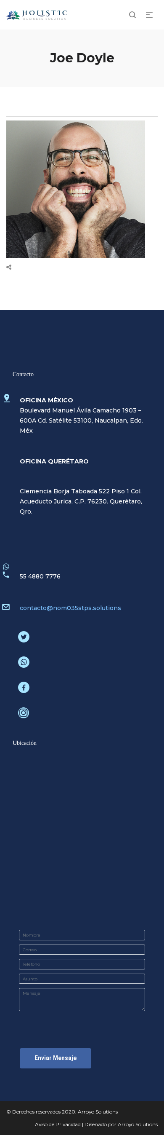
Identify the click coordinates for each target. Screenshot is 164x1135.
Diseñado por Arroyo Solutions (121, 1124)
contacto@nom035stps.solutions (70, 608)
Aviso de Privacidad (58, 1124)
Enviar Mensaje (55, 1058)
